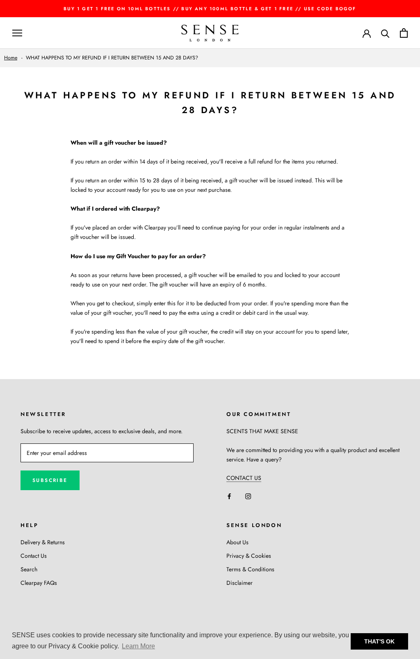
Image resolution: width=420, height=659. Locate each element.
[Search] (385, 33)
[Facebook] (229, 495)
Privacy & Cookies (248, 556)
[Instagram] (248, 495)
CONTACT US (243, 478)
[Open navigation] (17, 33)
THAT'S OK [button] (379, 641)
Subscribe (50, 480)
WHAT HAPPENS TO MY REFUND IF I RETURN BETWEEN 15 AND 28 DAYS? (112, 57)
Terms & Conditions (250, 569)
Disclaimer (239, 583)
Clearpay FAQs (39, 583)
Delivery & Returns (43, 542)
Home (10, 57)
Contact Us (34, 556)
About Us (237, 542)
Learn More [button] (138, 646)
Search (29, 569)
